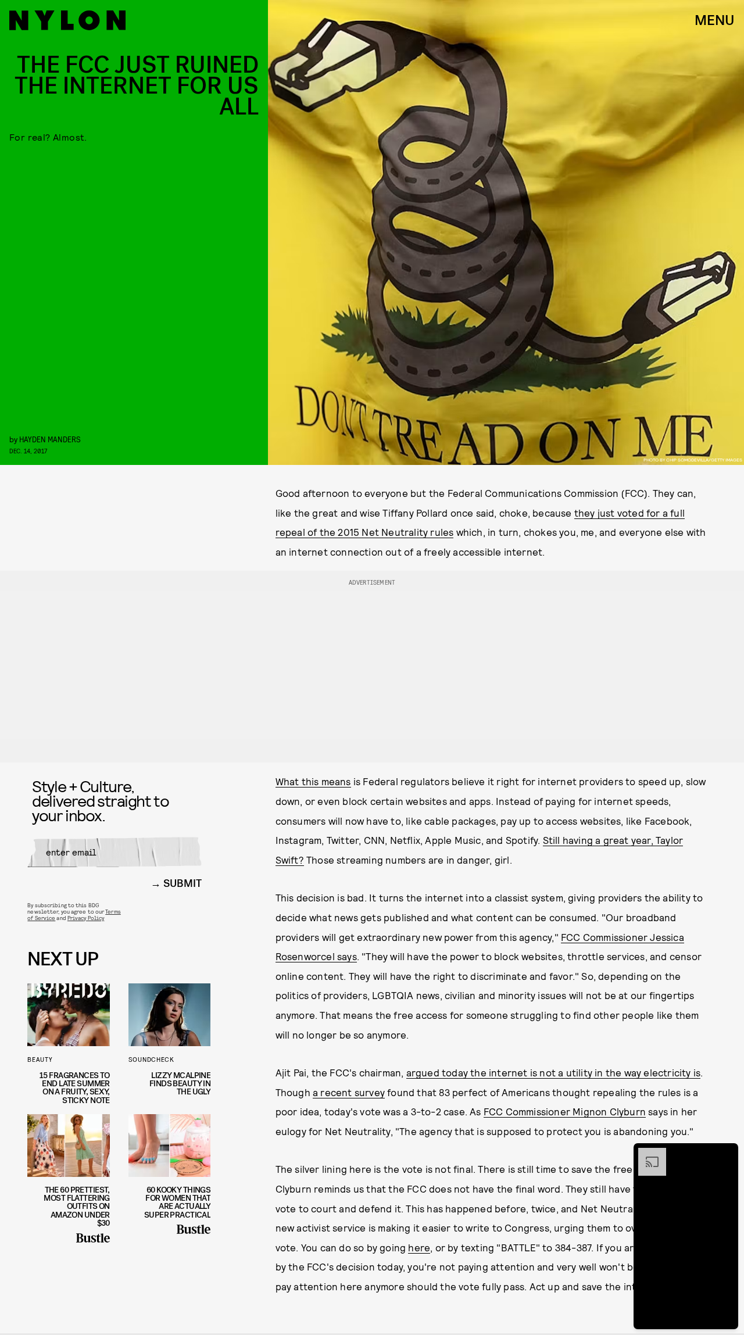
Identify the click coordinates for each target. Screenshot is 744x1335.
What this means (313, 781)
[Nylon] (67, 20)
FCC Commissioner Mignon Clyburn (565, 1111)
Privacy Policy (85, 917)
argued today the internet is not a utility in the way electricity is (553, 1072)
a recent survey (349, 1092)
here (419, 1247)
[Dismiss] (725, 1154)
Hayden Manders (50, 439)
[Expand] (646, 1154)
